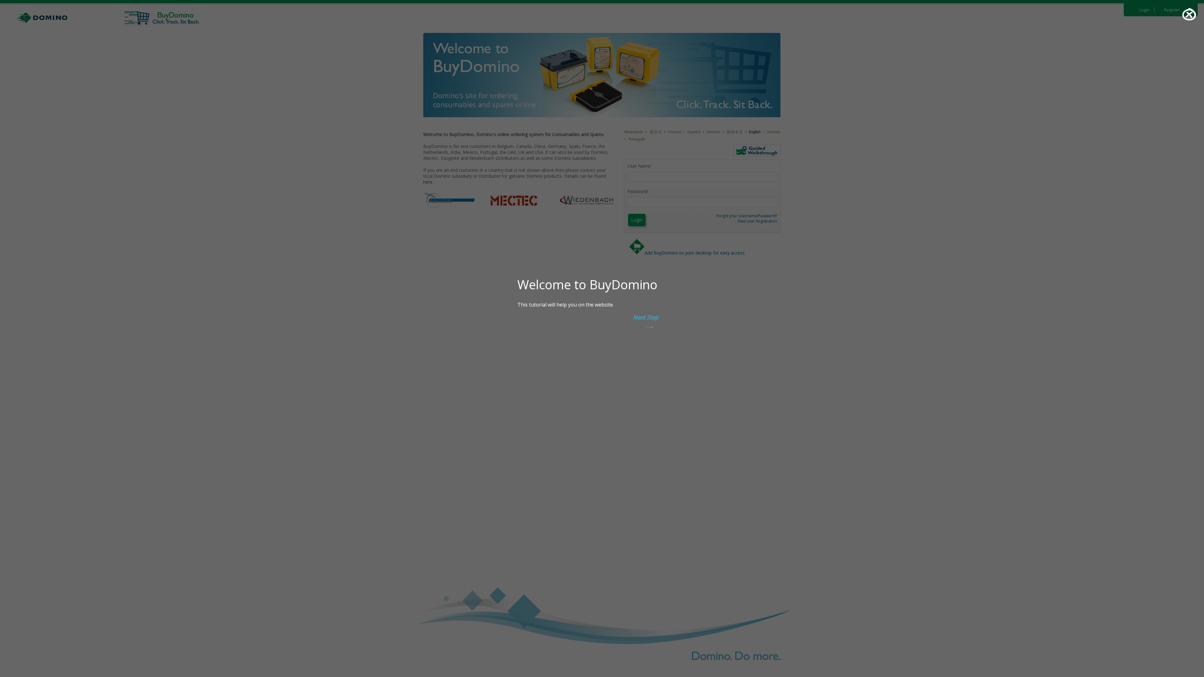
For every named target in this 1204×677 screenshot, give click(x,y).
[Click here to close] (1189, 14)
